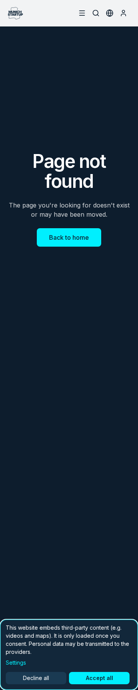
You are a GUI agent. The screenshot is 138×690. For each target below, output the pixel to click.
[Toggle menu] (82, 13)
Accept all (99, 678)
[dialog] (69, 654)
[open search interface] (96, 13)
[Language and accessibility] (110, 13)
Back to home (69, 237)
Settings (16, 662)
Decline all (36, 678)
